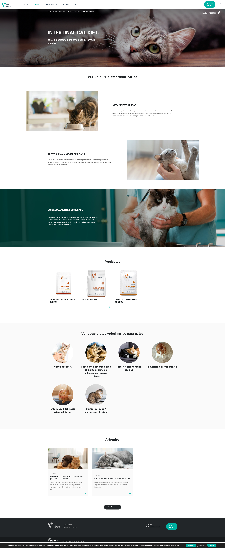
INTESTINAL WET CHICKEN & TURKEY (62, 300)
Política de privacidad (153, 527)
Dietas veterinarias (64, 11)
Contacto (149, 524)
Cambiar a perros (209, 13)
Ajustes (202, 545)
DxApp (77, 4)
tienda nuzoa (210, 4)
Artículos (66, 4)
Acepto (212, 545)
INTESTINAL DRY (89, 299)
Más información (112, 507)
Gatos (55, 11)
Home (49, 11)
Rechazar (191, 545)
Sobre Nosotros (51, 4)
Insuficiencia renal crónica (162, 366)
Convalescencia (63, 366)
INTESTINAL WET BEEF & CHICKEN (126, 300)
